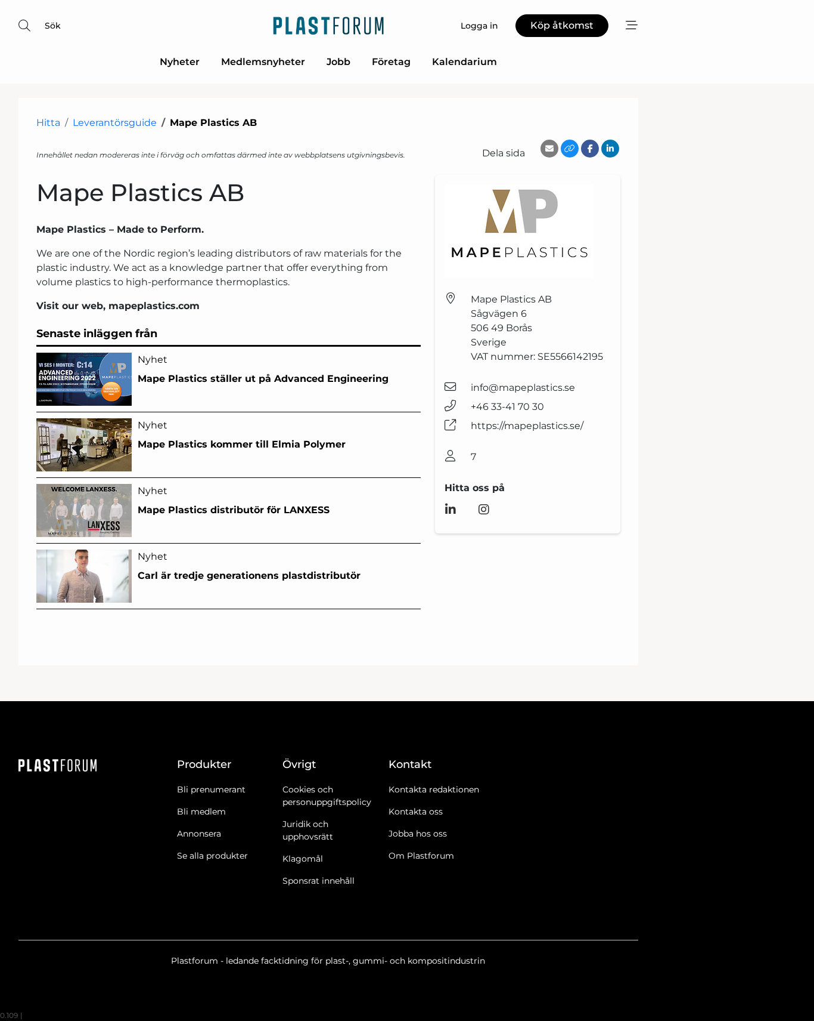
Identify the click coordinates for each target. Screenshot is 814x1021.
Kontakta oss (416, 811)
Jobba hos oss (418, 833)
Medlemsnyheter (263, 61)
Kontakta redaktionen (434, 789)
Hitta (48, 122)
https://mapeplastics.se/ (527, 425)
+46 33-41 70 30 (507, 406)
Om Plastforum (421, 855)
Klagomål (302, 858)
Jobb (338, 61)
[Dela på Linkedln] (610, 149)
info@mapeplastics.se (523, 387)
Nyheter (180, 61)
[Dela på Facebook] (590, 149)
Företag (391, 61)
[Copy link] (570, 149)
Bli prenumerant (211, 789)
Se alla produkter (212, 855)
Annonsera (199, 833)
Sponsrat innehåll (318, 880)
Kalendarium (464, 61)
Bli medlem (201, 811)
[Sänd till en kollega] (549, 149)
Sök (53, 25)
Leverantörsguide (115, 122)
